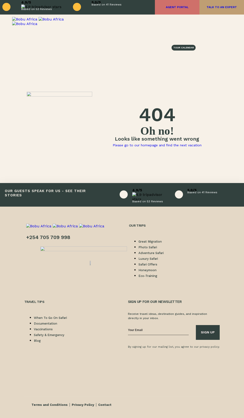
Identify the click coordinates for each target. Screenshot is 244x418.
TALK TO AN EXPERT (222, 7)
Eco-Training (147, 276)
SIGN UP (208, 332)
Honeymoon (147, 270)
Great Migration (150, 241)
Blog (37, 340)
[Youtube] (147, 372)
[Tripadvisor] (173, 360)
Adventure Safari (151, 253)
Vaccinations (43, 329)
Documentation (45, 323)
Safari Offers (147, 264)
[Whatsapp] (134, 372)
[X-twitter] (160, 360)
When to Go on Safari (50, 318)
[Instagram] (147, 360)
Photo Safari (147, 247)
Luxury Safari (148, 258)
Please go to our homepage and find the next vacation (157, 145)
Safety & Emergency (49, 335)
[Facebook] (134, 360)
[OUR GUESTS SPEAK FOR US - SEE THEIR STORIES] (106, 195)
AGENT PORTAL (177, 7)
